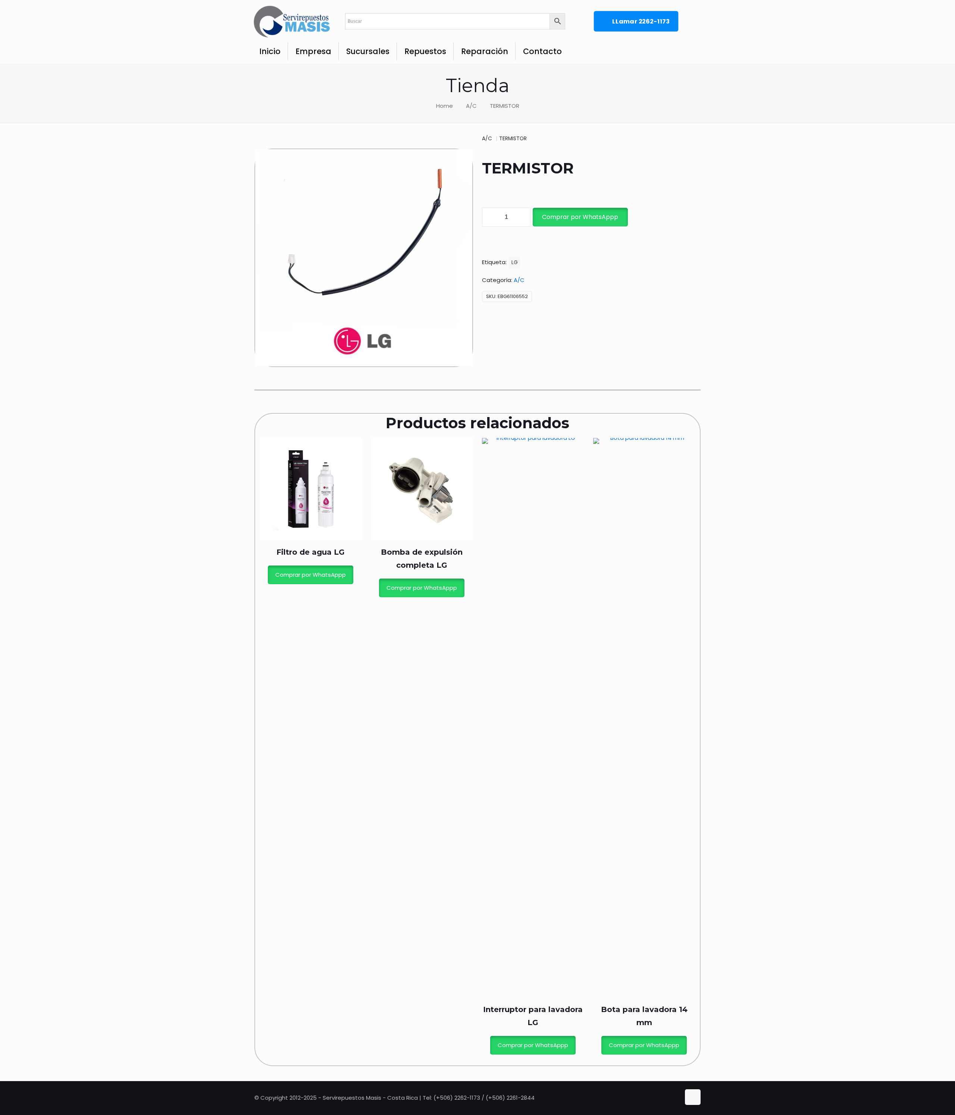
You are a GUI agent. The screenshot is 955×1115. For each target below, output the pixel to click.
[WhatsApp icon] (660, 1098)
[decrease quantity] (490, 217)
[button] (579, 217)
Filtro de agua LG (310, 552)
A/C (471, 106)
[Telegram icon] (675, 1098)
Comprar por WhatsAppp (580, 217)
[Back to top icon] (693, 1097)
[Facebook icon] (668, 1098)
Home (444, 106)
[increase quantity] (522, 217)
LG (514, 262)
